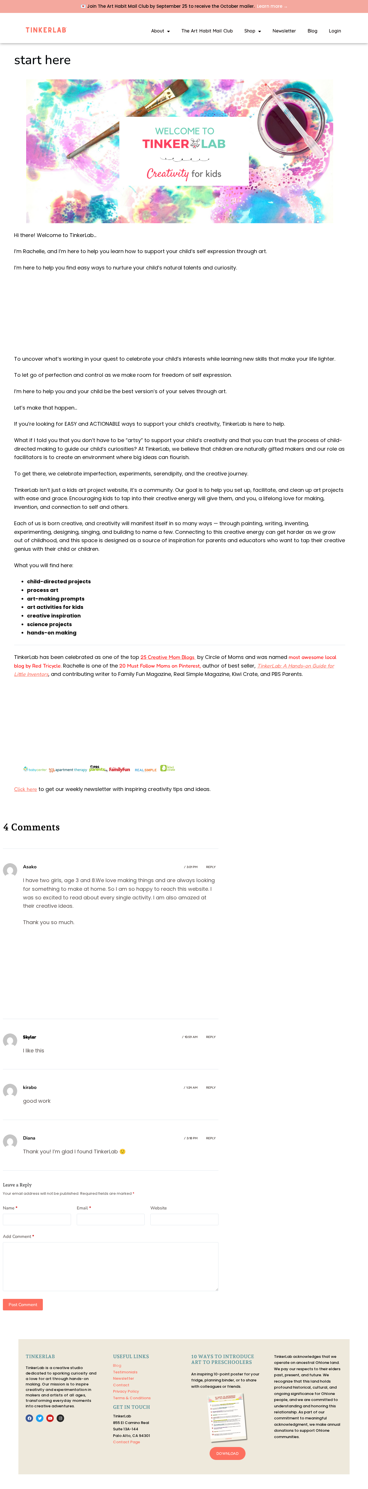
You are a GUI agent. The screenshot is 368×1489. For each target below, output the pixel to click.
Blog (312, 31)
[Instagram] (60, 1418)
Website (158, 1208)
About (157, 31)
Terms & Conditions (132, 1398)
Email (84, 1208)
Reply (211, 867)
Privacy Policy (126, 1391)
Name (10, 1208)
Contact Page (126, 1442)
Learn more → (272, 6)
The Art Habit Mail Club (207, 31)
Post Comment (23, 1305)
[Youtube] (50, 1418)
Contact (121, 1385)
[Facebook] (29, 1418)
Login (335, 31)
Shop (249, 31)
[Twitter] (39, 1418)
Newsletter (284, 31)
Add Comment (18, 1236)
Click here (25, 789)
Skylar (29, 1037)
